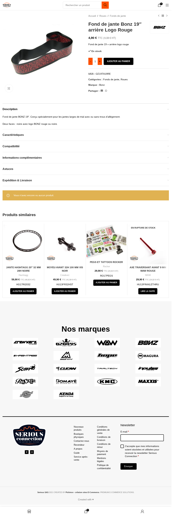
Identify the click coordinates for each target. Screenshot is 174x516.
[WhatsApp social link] (106, 90)
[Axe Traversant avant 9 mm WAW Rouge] (148, 244)
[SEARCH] (105, 5)
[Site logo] (7, 5)
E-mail (124, 431)
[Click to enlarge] (9, 88)
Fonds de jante (118, 15)
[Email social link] (102, 90)
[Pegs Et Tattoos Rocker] (106, 242)
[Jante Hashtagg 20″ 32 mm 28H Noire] (23, 244)
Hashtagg (23, 275)
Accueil (92, 15)
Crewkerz (64, 275)
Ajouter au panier (118, 61)
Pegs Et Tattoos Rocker (106, 262)
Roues (102, 15)
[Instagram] (32, 452)
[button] (23, 291)
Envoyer (128, 466)
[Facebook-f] (27, 452)
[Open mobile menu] (167, 5)
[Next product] (167, 16)
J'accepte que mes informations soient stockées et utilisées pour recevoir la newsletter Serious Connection (142, 451)
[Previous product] (159, 16)
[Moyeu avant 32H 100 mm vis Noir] (65, 244)
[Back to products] (163, 16)
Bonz (102, 85)
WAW (148, 275)
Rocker (106, 266)
